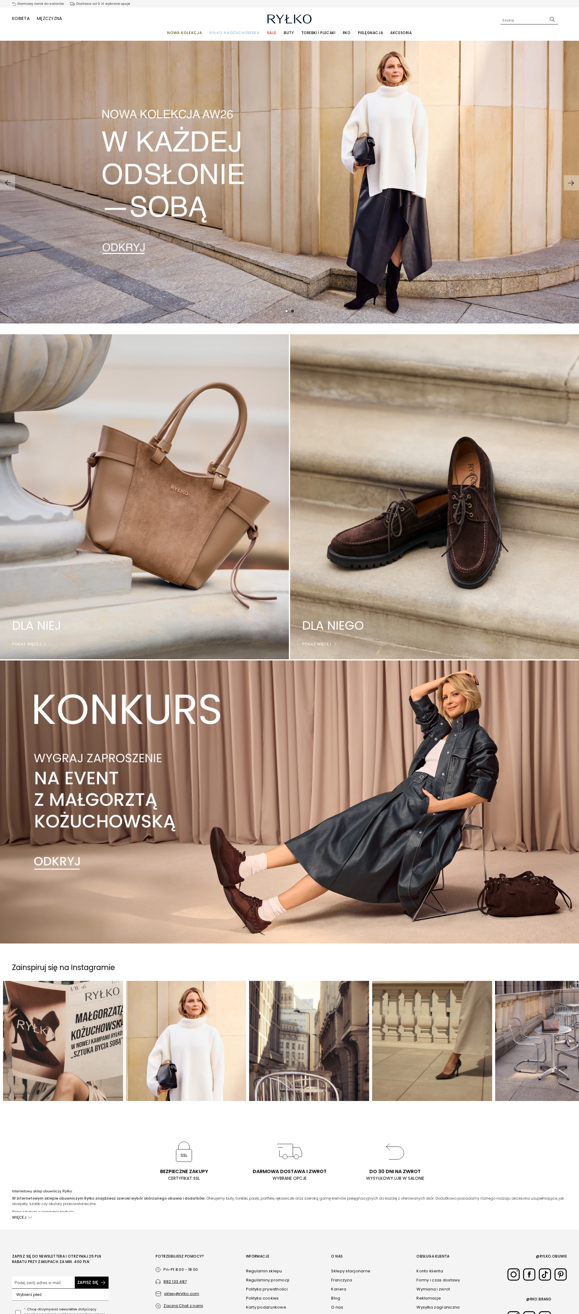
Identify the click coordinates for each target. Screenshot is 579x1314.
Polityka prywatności (267, 1289)
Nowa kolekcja (184, 32)
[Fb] (529, 1274)
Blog (335, 1298)
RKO (347, 32)
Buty (289, 32)
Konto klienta (429, 1271)
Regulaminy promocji (268, 1280)
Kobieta (21, 18)
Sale (272, 32)
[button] (179, 1306)
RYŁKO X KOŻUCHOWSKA (234, 32)
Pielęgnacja (370, 32)
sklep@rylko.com (181, 1294)
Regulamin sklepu (264, 1271)
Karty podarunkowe (266, 1307)
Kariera (338, 1289)
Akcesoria (401, 32)
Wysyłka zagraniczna (438, 1307)
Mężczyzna (49, 18)
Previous (7, 183)
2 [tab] (292, 311)
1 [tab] (286, 311)
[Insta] (513, 1274)
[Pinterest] (560, 1274)
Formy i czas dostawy (438, 1280)
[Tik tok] (545, 1274)
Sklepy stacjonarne (350, 1271)
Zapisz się (87, 1283)
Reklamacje (428, 1298)
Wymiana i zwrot (433, 1289)
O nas (337, 1307)
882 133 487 (175, 1281)
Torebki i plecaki (318, 32)
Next (571, 183)
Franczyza (341, 1280)
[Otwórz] (102, 1295)
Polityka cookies (262, 1298)
